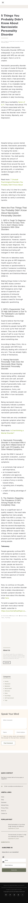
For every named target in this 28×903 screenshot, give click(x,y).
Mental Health (23, 615)
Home (2, 41)
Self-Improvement (9, 698)
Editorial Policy (5, 805)
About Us (3, 810)
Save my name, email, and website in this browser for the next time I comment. (13, 737)
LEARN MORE (6, 662)
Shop (2, 799)
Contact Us (4, 813)
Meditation (7, 686)
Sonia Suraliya (5, 615)
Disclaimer (3, 802)
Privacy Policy (4, 808)
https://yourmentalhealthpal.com (13, 611)
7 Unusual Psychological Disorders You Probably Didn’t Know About (12, 182)
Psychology (7, 617)
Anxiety (6, 681)
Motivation (7, 690)
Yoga (6, 700)
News (3, 617)
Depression (7, 683)
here (7, 598)
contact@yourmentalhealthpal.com (15, 786)
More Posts (5, 842)
